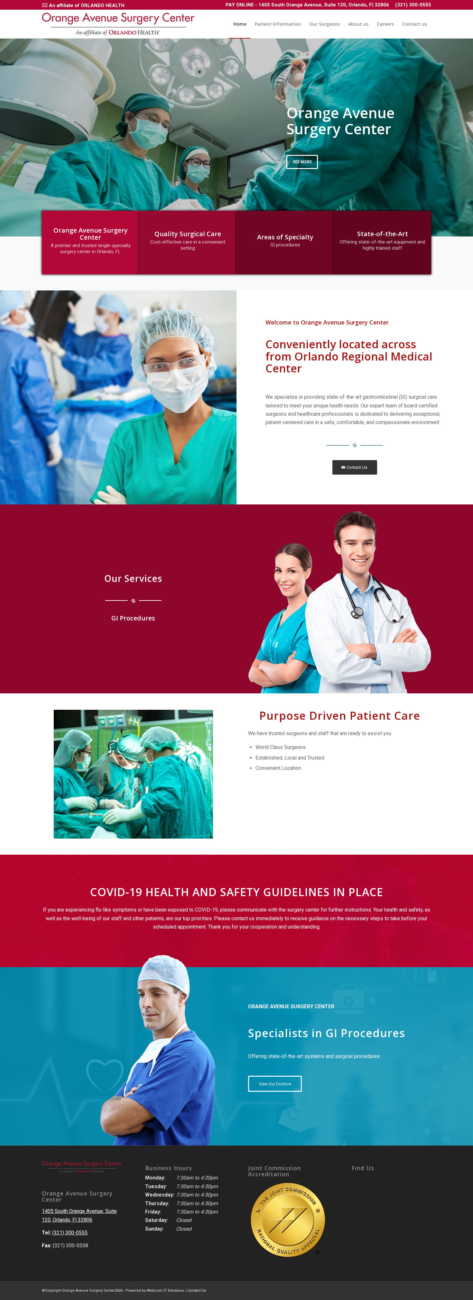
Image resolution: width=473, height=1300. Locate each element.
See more (302, 162)
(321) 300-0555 (413, 5)
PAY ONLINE (240, 5)
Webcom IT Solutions (165, 1290)
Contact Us (197, 1290)
